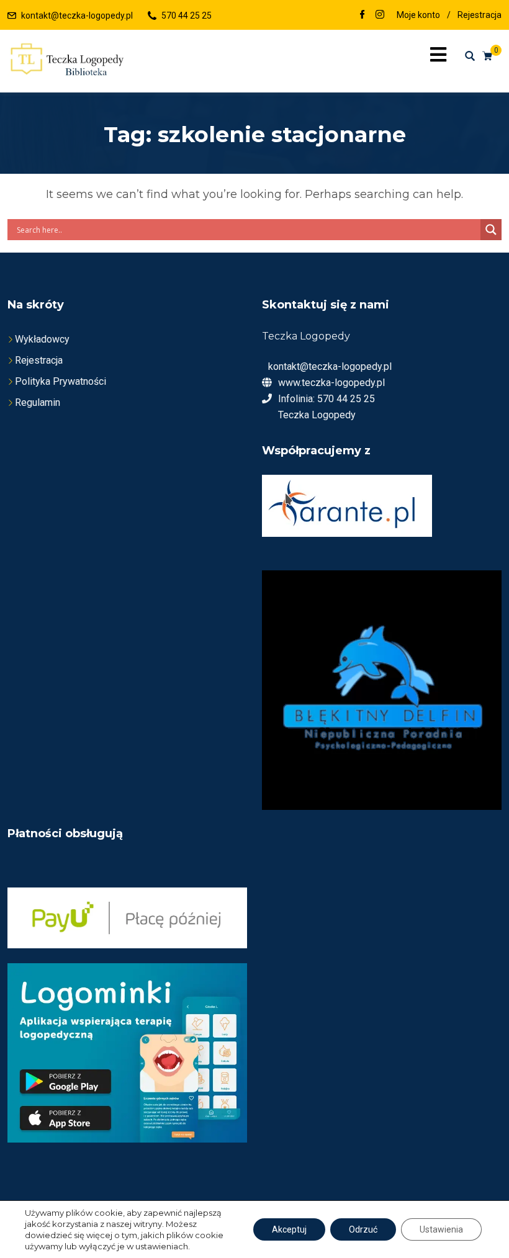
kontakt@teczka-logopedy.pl (77, 15)
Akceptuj (289, 1229)
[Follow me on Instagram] (380, 15)
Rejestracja (479, 15)
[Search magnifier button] (491, 229)
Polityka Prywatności (60, 381)
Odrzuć (363, 1229)
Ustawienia (441, 1229)
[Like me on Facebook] (362, 15)
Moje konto (418, 15)
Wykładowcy (42, 339)
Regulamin (37, 402)
